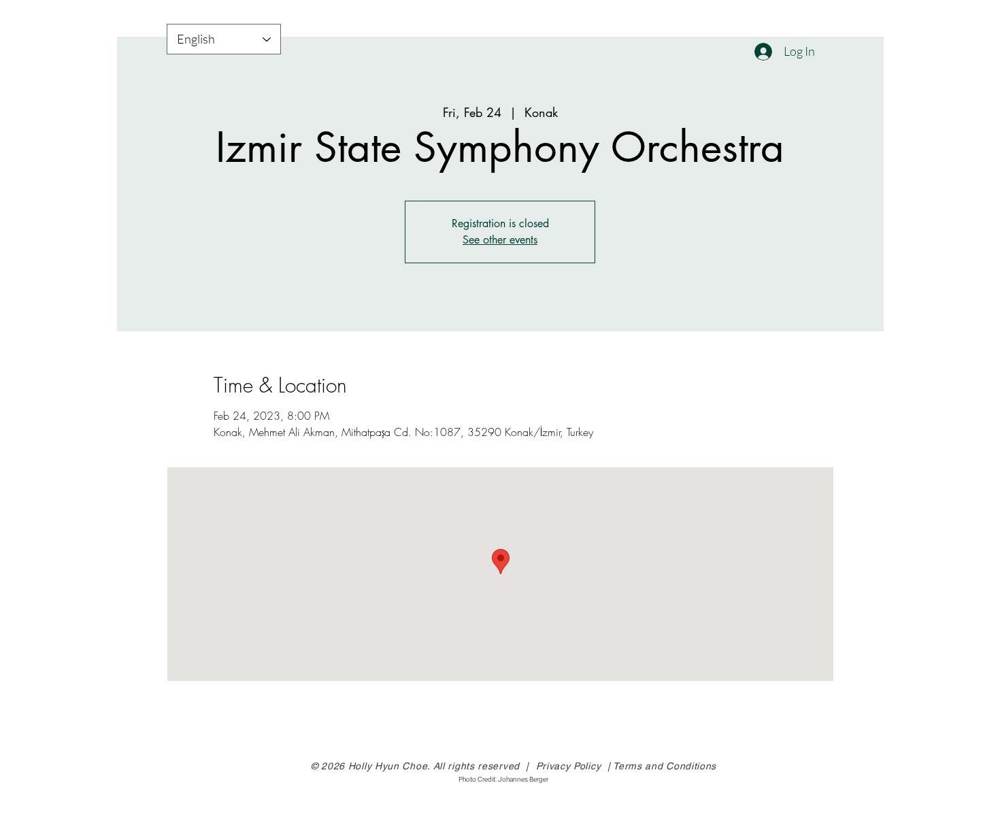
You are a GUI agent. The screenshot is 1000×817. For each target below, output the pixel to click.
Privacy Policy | (575, 766)
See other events (500, 240)
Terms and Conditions (664, 766)
